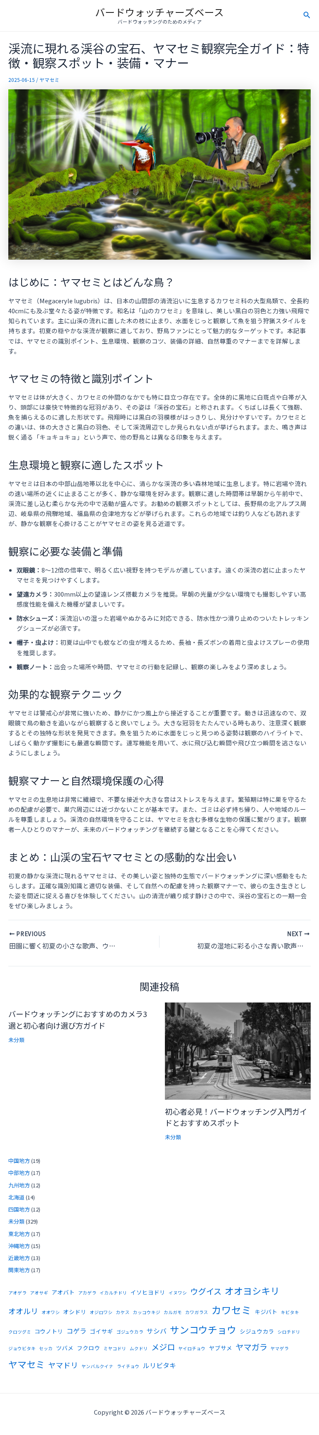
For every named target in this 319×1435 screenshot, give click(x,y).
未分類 (16, 1040)
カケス (123, 1312)
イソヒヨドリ (147, 1292)
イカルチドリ (113, 1293)
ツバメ (65, 1348)
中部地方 (19, 1173)
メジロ (163, 1347)
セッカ (46, 1348)
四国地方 (19, 1209)
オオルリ (23, 1310)
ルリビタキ (159, 1365)
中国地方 (19, 1161)
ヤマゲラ (279, 1348)
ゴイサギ (101, 1331)
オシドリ (74, 1311)
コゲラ (76, 1331)
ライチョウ (128, 1366)
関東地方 (19, 1270)
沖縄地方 (19, 1246)
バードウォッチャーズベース (159, 12)
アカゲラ (87, 1293)
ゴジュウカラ (129, 1332)
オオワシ (51, 1312)
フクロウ (88, 1348)
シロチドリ (288, 1332)
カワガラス (196, 1312)
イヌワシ (178, 1293)
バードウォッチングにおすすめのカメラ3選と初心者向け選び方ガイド (77, 1019)
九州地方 (19, 1185)
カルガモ (173, 1312)
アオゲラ (17, 1293)
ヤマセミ (49, 79)
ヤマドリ (63, 1364)
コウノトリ (48, 1331)
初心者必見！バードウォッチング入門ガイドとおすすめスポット (236, 1117)
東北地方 (19, 1234)
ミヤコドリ (114, 1348)
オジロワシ (101, 1312)
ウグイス (205, 1291)
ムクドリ (139, 1348)
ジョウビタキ (22, 1348)
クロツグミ (19, 1332)
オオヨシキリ (252, 1290)
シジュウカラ (257, 1331)
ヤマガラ (251, 1347)
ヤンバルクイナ (97, 1366)
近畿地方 (19, 1258)
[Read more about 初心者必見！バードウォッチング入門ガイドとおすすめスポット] (238, 1050)
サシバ (157, 1331)
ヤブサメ (220, 1348)
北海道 (16, 1197)
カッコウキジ (146, 1312)
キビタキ (290, 1312)
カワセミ (231, 1309)
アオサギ (39, 1293)
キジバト (266, 1311)
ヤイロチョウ (192, 1348)
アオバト (63, 1292)
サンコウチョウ (203, 1329)
